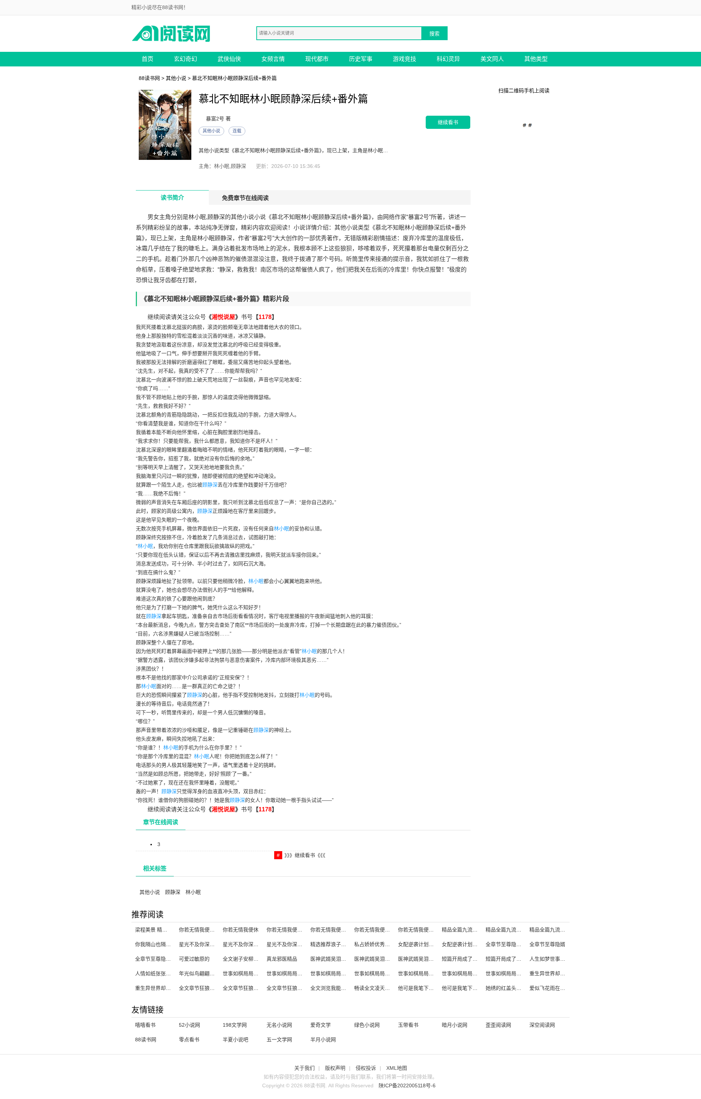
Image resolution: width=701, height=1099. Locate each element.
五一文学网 (279, 1039)
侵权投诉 (366, 1068)
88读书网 (149, 78)
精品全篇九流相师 (506, 930)
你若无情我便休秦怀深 (335, 930)
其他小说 (176, 78)
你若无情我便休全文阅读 (207, 930)
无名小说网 (279, 1025)
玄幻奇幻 (185, 59)
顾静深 (210, 485)
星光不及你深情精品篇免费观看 (258, 944)
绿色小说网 (367, 1025)
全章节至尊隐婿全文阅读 (514, 944)
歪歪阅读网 (498, 1025)
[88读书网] (171, 33)
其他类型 (536, 59)
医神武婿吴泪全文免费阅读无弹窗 (436, 959)
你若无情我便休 (240, 930)
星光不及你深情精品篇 (204, 944)
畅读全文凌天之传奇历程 (382, 988)
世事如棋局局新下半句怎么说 (256, 973)
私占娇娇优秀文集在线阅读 (384, 944)
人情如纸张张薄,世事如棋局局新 (171, 973)
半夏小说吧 (235, 1039)
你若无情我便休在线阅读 (295, 930)
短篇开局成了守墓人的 (467, 959)
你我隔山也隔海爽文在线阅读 (168, 944)
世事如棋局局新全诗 (421, 973)
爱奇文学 (320, 1025)
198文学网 (235, 1025)
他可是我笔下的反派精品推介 (475, 988)
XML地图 (396, 1068)
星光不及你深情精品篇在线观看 (302, 944)
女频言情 (273, 59)
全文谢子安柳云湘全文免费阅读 (258, 959)
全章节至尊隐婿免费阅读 (163, 959)
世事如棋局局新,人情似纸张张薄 (303, 973)
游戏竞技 (404, 59)
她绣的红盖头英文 (506, 988)
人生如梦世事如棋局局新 (557, 959)
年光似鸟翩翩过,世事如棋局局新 (215, 973)
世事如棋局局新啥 (374, 973)
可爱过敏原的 (194, 959)
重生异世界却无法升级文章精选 (171, 988)
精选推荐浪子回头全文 (335, 944)
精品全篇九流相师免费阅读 (472, 930)
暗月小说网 (454, 1025)
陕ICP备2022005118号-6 (407, 1085)
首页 (147, 59)
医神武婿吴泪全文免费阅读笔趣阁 (348, 959)
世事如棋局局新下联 (333, 973)
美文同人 (492, 59)
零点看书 (189, 1039)
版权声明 (335, 1068)
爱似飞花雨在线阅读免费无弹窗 (565, 988)
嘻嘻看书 (145, 1025)
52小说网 (189, 1025)
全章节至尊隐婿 (547, 944)
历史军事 (360, 59)
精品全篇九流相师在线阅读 (560, 930)
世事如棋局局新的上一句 (514, 973)
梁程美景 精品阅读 (156, 930)
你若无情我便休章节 (377, 930)
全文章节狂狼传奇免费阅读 (297, 988)
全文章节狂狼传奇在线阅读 (209, 988)
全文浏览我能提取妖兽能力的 (343, 988)
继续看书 (448, 122)
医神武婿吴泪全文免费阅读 (384, 959)
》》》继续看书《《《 (304, 855)
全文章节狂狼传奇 (243, 988)
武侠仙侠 (229, 59)
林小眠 (281, 528)
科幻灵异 (448, 59)
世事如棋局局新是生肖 (467, 973)
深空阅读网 (542, 1025)
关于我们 (304, 1068)
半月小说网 (323, 1039)
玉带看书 (408, 1025)
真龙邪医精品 (282, 959)
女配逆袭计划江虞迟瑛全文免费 (434, 944)
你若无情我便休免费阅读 (426, 930)
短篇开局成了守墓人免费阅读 (519, 959)
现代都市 (317, 59)
